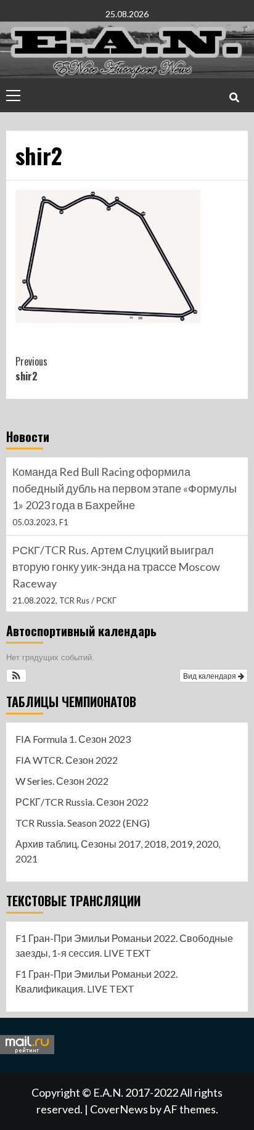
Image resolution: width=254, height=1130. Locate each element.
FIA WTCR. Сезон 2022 (66, 760)
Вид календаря (210, 675)
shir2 (31, 368)
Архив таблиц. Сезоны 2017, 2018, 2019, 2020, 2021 (117, 851)
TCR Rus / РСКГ (88, 600)
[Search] (234, 96)
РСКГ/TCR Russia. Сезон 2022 (82, 802)
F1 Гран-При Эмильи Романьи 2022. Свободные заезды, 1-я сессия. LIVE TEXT (124, 945)
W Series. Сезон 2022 (62, 781)
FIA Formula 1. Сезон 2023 (73, 739)
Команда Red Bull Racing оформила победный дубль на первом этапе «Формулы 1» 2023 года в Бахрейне (124, 488)
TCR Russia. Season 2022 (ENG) (82, 823)
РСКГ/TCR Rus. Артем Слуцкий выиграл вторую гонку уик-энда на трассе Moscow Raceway (116, 566)
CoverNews (119, 1109)
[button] (16, 675)
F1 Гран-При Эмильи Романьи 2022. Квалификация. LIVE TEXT (96, 981)
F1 (63, 522)
